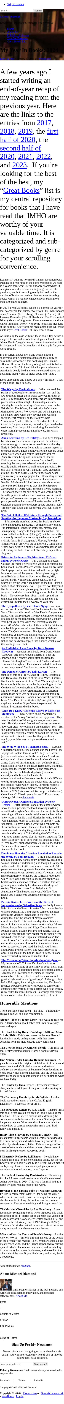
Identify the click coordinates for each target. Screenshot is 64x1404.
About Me (21, 1295)
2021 (25, 156)
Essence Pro (30, 1393)
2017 (44, 123)
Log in (19, 1396)
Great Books (21, 190)
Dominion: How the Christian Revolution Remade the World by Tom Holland (31, 855)
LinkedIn (38, 1380)
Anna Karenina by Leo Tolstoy (20, 437)
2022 (43, 156)
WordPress (8, 1396)
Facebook (5, 1380)
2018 (7, 131)
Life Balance (7, 58)
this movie (28, 797)
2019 (25, 131)
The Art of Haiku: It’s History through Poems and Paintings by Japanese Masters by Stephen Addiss (31, 517)
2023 (19, 165)
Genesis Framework (52, 1393)
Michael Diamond (10, 16)
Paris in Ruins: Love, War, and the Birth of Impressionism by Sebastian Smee (27, 904)
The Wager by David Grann (18, 389)
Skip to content (15, 4)
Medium (25, 1265)
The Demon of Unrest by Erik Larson (24, 671)
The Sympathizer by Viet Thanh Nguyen (25, 606)
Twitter (22, 1380)
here (52, 717)
